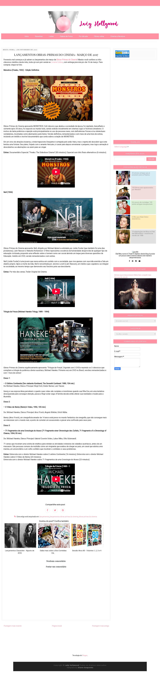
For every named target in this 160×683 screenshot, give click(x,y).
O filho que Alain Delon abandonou (140, 218)
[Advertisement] (131, 101)
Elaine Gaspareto (85, 667)
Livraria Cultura (57, 62)
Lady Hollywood (72, 665)
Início (27, 36)
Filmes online (99, 36)
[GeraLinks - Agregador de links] (122, 57)
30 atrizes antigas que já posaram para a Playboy (141, 174)
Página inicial (57, 626)
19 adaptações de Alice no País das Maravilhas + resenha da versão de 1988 (143, 233)
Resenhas (39, 36)
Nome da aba (17, 2)
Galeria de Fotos (66, 36)
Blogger (84, 655)
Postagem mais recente (13, 626)
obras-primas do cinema (88, 517)
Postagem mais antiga (100, 626)
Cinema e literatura (117, 36)
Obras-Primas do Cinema (66, 60)
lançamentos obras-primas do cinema (64, 517)
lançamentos (44, 517)
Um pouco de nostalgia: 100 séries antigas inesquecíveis (142, 203)
